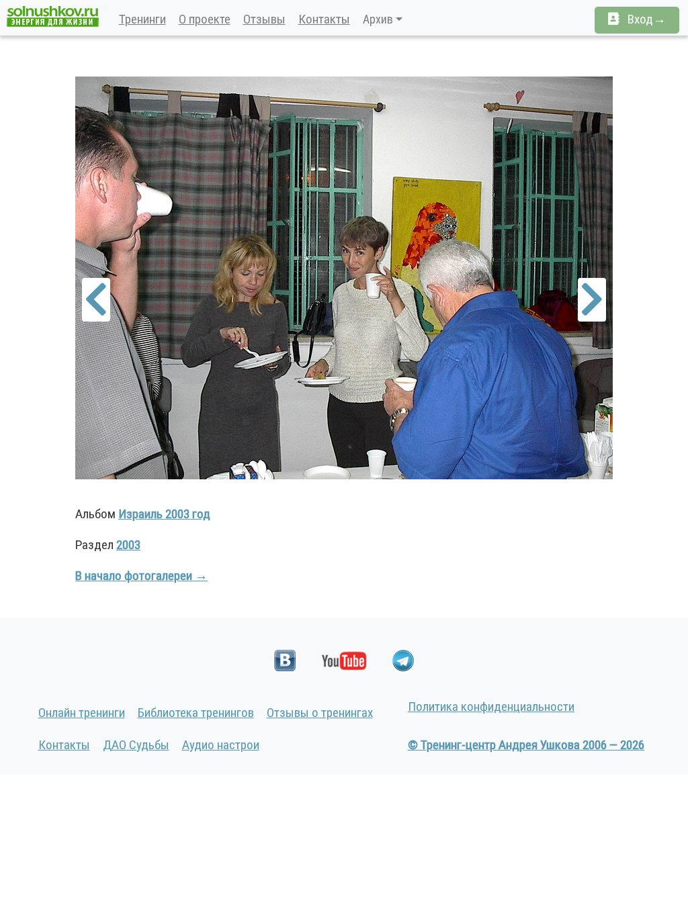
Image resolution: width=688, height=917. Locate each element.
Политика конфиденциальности (491, 706)
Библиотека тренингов (196, 712)
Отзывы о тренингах (320, 712)
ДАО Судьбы (136, 745)
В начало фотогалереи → (141, 575)
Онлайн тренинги (81, 712)
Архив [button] (378, 19)
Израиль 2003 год (164, 514)
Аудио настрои (220, 745)
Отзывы (264, 19)
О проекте (204, 19)
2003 (128, 544)
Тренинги (142, 19)
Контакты (324, 19)
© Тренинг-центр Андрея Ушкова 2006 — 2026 (526, 745)
